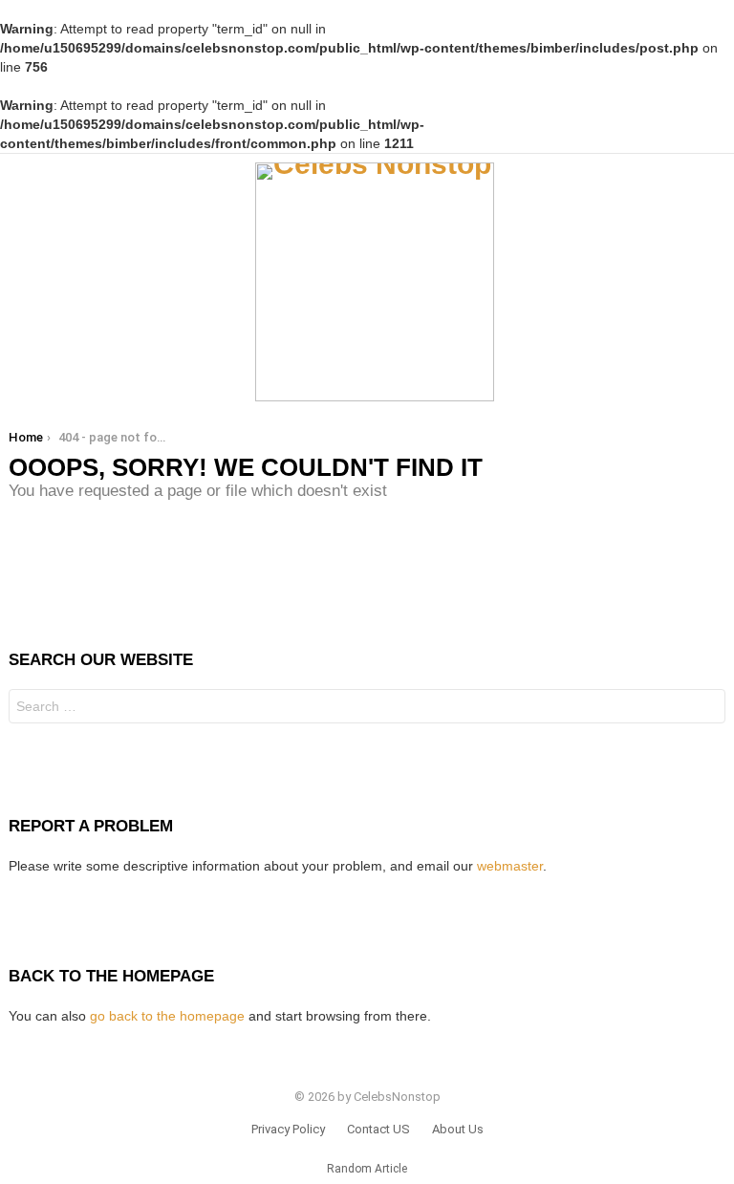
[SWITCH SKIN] (717, 282)
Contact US (378, 1129)
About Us (458, 1129)
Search (706, 708)
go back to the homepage (167, 1015)
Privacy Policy (288, 1129)
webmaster (510, 865)
